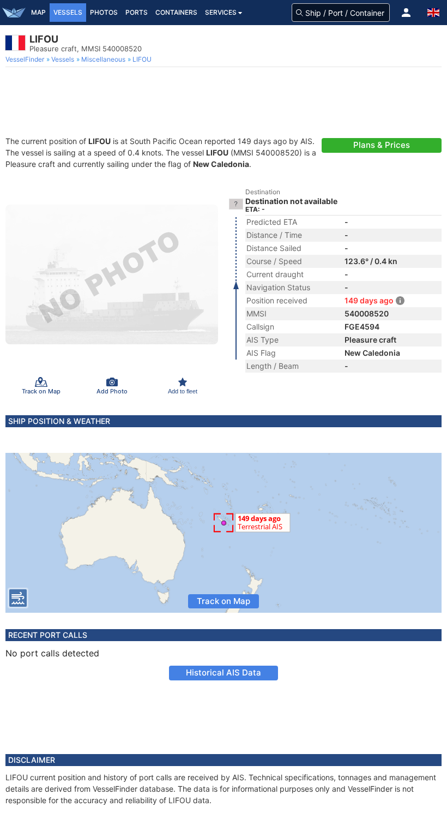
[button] (406, 12)
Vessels (67, 12)
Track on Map (223, 601)
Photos (104, 12)
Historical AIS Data (223, 672)
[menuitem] (25, 59)
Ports (136, 12)
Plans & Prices (381, 145)
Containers (176, 12)
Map (38, 12)
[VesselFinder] (13, 12)
